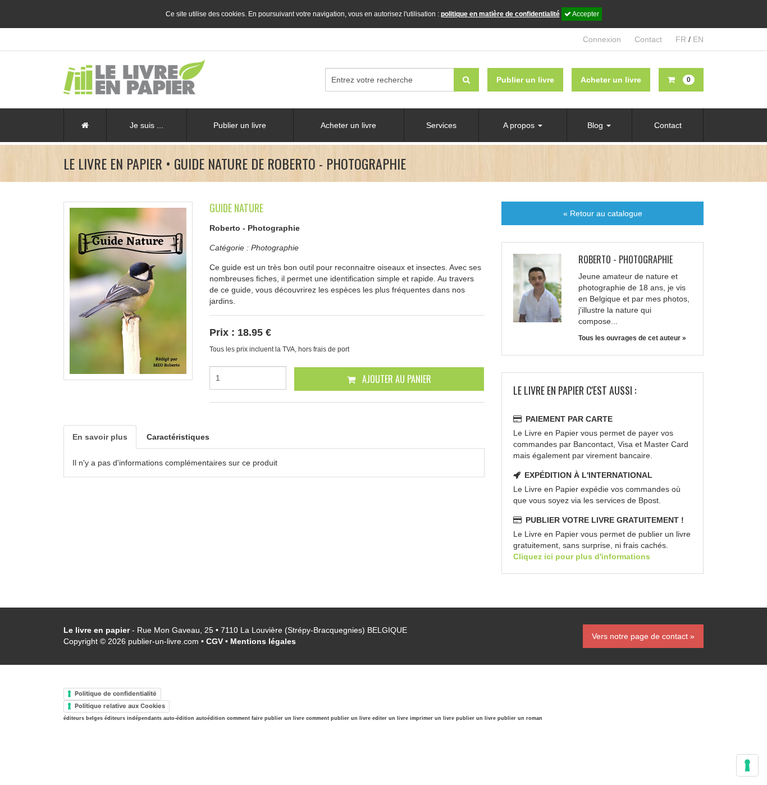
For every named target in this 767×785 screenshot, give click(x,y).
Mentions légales (263, 641)
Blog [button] (596, 125)
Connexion (602, 39)
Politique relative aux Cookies (120, 706)
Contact (648, 39)
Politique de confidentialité (116, 693)
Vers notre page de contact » (643, 636)
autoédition (210, 718)
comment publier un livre (338, 718)
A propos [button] (520, 125)
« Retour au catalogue (602, 213)
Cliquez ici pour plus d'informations (581, 556)
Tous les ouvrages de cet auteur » (632, 338)
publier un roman (519, 718)
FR (680, 39)
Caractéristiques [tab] (178, 436)
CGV (214, 641)
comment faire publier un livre (265, 718)
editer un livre (390, 718)
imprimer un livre (432, 718)
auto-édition (178, 718)
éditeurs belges (83, 718)
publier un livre (476, 718)
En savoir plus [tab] (99, 436)
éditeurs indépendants (133, 718)
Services (441, 125)
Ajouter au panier (395, 379)
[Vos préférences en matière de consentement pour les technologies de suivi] (747, 765)
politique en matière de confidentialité (500, 14)
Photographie (275, 247)
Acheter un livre (348, 125)
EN (698, 39)
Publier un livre (239, 125)
